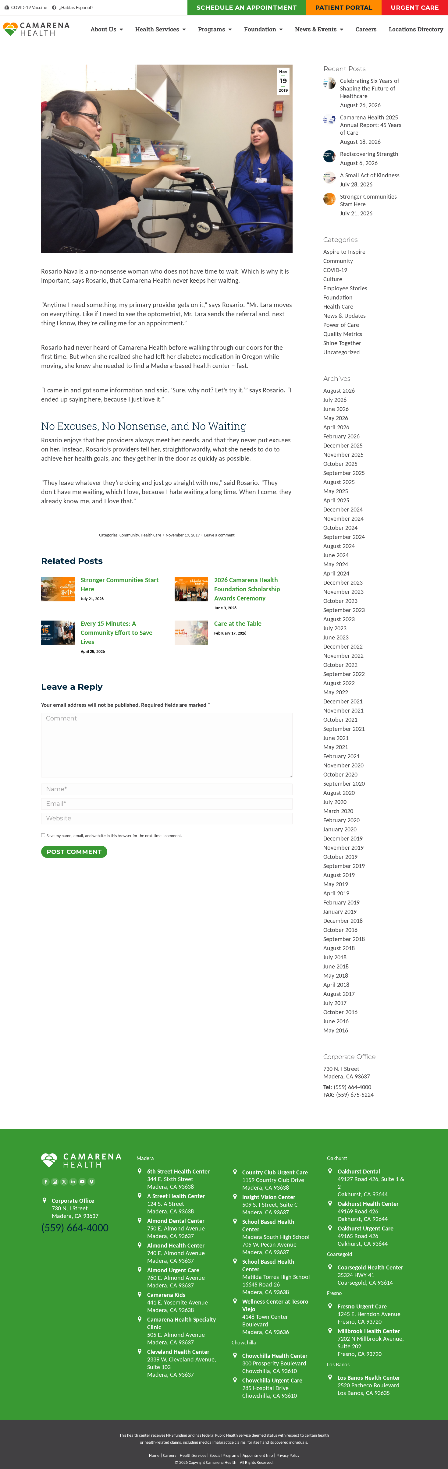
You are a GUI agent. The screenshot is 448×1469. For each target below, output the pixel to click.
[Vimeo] (91, 1182)
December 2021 (343, 701)
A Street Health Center (176, 1196)
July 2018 (335, 957)
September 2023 (344, 610)
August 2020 (339, 792)
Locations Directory (416, 29)
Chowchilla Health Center (275, 1355)
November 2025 (343, 454)
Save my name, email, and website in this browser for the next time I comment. (114, 835)
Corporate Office (73, 1200)
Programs (211, 29)
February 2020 (341, 820)
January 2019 (340, 911)
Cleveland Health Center (178, 1351)
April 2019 (336, 893)
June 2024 (336, 555)
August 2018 (339, 948)
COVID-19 (335, 270)
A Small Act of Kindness (370, 175)
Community (129, 535)
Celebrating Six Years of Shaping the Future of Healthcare (369, 88)
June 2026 (336, 408)
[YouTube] (82, 1182)
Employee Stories (345, 288)
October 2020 (340, 774)
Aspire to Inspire (344, 251)
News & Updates (344, 315)
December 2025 (343, 445)
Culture (332, 279)
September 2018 (344, 939)
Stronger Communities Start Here (120, 584)
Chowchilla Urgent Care (272, 1380)
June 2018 (336, 966)
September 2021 (344, 728)
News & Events (316, 29)
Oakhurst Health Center (368, 1203)
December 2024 (343, 509)
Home (154, 1455)
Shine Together (342, 343)
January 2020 (340, 829)
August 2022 (339, 683)
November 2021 (343, 710)
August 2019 (339, 875)
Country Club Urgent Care (275, 1172)
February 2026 (341, 436)
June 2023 (336, 637)
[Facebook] (46, 1182)
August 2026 (339, 390)
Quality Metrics (342, 334)
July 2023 (335, 628)
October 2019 (340, 856)
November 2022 (343, 655)
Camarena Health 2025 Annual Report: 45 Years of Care (370, 125)
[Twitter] (64, 1182)
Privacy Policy (287, 1455)
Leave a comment (219, 535)
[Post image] (58, 589)
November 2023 (343, 591)
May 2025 (335, 491)
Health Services (157, 29)
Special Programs (224, 1455)
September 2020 (344, 783)
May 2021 (335, 747)
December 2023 (343, 582)
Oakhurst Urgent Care (365, 1228)
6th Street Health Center (178, 1171)
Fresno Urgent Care (362, 1306)
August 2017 (339, 993)
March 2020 (338, 811)
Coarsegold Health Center (370, 1267)
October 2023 (340, 600)
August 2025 (339, 482)
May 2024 (335, 564)
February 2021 (341, 756)
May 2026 (335, 418)
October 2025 (340, 463)
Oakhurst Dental (359, 1171)
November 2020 (343, 765)
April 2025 (336, 500)
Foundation (260, 29)
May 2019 (335, 884)
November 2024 (343, 518)
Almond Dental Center (175, 1220)
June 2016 (336, 1021)
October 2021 (340, 719)
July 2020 (335, 801)
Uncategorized (341, 352)
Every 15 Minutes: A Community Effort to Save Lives (116, 632)
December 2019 (343, 838)
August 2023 (339, 619)
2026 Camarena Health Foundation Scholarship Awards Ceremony (247, 589)
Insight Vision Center (268, 1197)
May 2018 (335, 975)
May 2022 (335, 692)
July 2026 (335, 399)
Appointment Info (258, 1455)
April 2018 (336, 984)
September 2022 (344, 674)
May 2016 (335, 1030)
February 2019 (341, 902)
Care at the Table (237, 623)
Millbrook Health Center (369, 1331)
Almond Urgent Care (173, 1270)
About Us (103, 29)
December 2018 (343, 920)
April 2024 (336, 573)
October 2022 (340, 664)
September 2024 (344, 536)
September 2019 (344, 865)
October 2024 (340, 527)
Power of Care (341, 324)
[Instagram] (55, 1182)
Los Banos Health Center (369, 1377)
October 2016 (340, 1012)
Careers (366, 29)
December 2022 (343, 646)
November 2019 (343, 847)
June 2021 (336, 738)
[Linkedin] (73, 1182)
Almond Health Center (175, 1245)
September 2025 (344, 472)
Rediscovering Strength (369, 154)
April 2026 (336, 427)
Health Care (151, 535)
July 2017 (335, 1003)
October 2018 (340, 929)
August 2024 (339, 546)
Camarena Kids (166, 1294)
